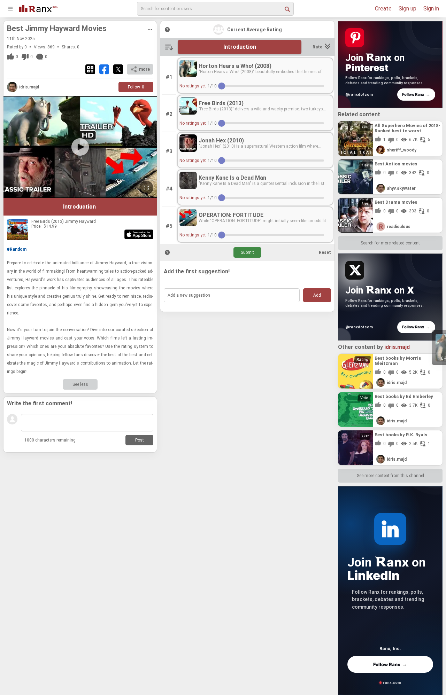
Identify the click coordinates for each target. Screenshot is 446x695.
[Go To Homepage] (38, 8)
